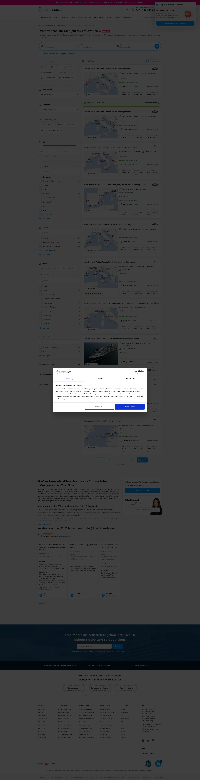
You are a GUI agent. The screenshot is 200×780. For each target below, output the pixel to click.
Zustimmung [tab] (68, 379)
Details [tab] (100, 379)
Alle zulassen (130, 407)
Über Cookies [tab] (131, 379)
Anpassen (98, 407)
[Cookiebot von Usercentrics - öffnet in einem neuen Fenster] (135, 372)
